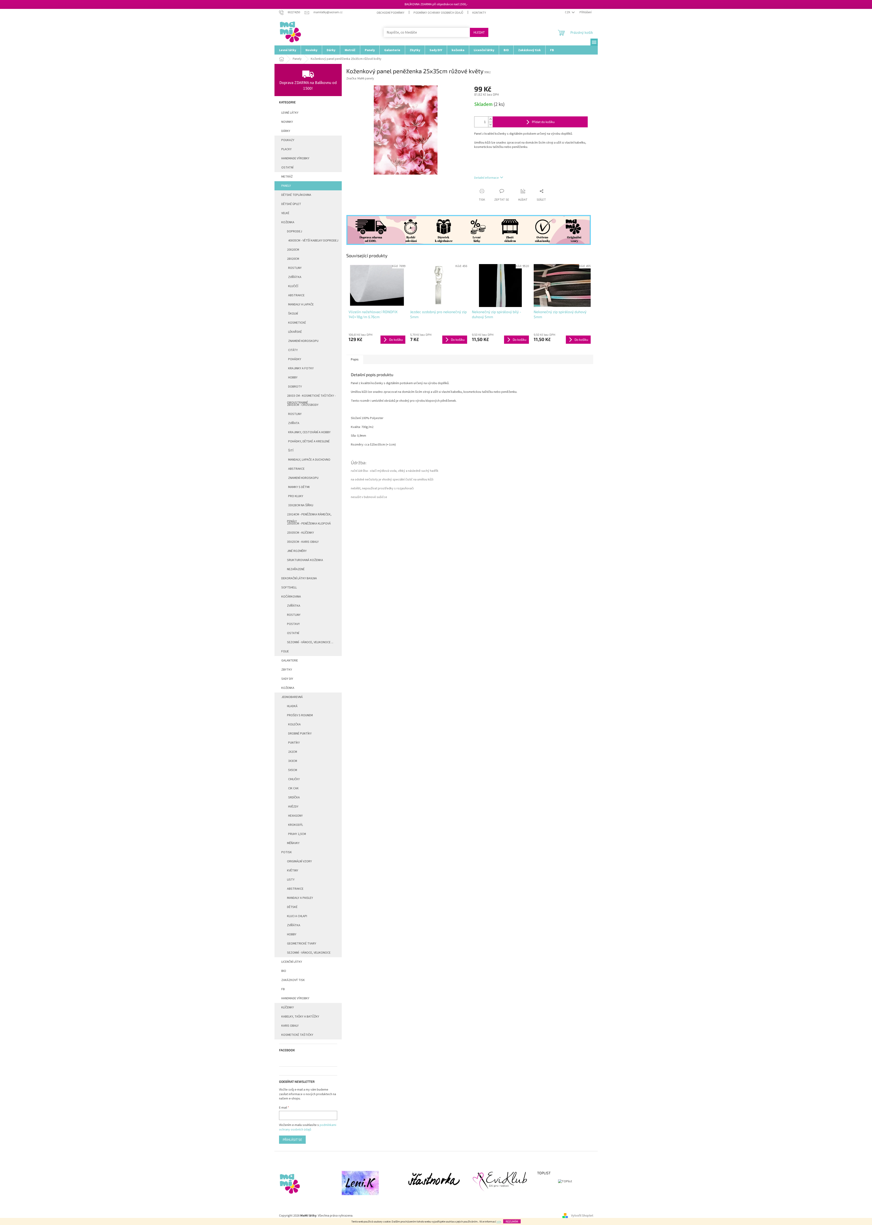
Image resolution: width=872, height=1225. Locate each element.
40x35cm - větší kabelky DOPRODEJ (313, 240)
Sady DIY (287, 679)
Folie (285, 651)
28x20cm (293, 259)
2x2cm (292, 752)
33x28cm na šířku (300, 505)
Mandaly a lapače (301, 304)
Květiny (292, 870)
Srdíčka (294, 797)
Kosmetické (297, 322)
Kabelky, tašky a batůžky (300, 1016)
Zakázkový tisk (293, 980)
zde (499, 1222)
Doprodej (294, 231)
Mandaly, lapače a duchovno (309, 459)
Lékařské (295, 332)
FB (283, 989)
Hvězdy (293, 806)
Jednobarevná (292, 697)
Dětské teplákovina (296, 195)
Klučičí (293, 286)
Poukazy (287, 140)
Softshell (289, 587)
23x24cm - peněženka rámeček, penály (309, 515)
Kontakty (479, 13)
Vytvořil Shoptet (582, 1215)
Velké (285, 213)
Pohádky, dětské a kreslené (309, 441)
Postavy (293, 624)
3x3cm (292, 761)
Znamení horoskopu (303, 341)
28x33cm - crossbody (302, 405)
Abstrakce (296, 295)
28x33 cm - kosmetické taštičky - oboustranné (311, 396)
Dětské (292, 907)
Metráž (287, 176)
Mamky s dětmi (299, 487)
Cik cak (293, 788)
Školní (293, 313)
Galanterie (289, 660)
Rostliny (295, 268)
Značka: (360, 78)
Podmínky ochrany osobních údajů (438, 13)
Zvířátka (294, 277)
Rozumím (512, 1221)
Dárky (285, 131)
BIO (283, 971)
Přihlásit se (292, 1139)
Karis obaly (290, 1025)
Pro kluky (295, 496)
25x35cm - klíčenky (300, 532)
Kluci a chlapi (297, 916)
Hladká (292, 706)
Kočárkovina (291, 596)
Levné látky (289, 112)
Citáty (293, 350)
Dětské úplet (291, 204)
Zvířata (293, 423)
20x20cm (293, 249)
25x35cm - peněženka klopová (309, 523)
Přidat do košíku (543, 122)
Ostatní (287, 167)
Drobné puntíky (300, 733)
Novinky (287, 122)
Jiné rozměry (297, 551)
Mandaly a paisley (300, 898)
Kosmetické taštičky (297, 1035)
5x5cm (292, 770)
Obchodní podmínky (390, 13)
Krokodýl (295, 825)
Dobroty (295, 386)
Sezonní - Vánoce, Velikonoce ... (310, 642)
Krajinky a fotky (301, 368)
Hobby (293, 377)
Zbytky (286, 669)
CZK (568, 12)
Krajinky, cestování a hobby (309, 432)
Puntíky (294, 742)
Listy (291, 879)
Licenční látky (291, 962)
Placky (286, 149)
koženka (287, 688)
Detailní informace (486, 178)
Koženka (287, 222)
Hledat (479, 32)
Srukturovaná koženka (305, 560)
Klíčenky (287, 1007)
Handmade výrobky (295, 998)
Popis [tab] (355, 359)
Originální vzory (299, 861)
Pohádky (294, 359)
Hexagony (295, 815)
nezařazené (296, 569)
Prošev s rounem (300, 715)
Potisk (286, 852)
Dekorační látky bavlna (299, 578)
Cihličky (294, 779)
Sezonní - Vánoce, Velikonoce (309, 952)
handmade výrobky (295, 158)
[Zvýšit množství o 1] (490, 119)
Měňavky (293, 843)
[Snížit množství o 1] (490, 124)
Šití (290, 450)
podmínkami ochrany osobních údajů (307, 1127)
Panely (286, 186)
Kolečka (294, 724)
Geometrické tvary (301, 943)
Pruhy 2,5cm (297, 834)
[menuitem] (287, 50)
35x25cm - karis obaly (303, 542)
